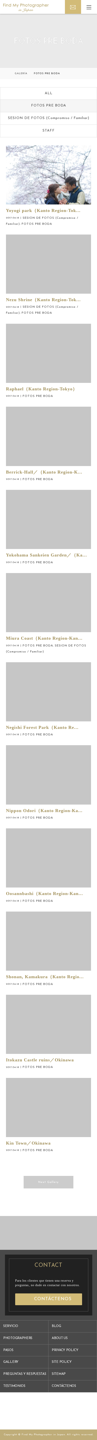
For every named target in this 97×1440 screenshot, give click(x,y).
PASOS (8, 1350)
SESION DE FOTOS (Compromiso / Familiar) (48, 118)
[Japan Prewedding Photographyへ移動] (7, 73)
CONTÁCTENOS (64, 1386)
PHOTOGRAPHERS (17, 1338)
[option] (24, 1233)
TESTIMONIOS (14, 1386)
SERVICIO (10, 1326)
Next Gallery (48, 1182)
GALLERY (10, 1362)
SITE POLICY (62, 1362)
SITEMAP (59, 1374)
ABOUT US (60, 1338)
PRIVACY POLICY (65, 1350)
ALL (48, 93)
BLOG (56, 1326)
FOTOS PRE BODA (48, 105)
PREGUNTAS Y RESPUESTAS (24, 1374)
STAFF (49, 131)
